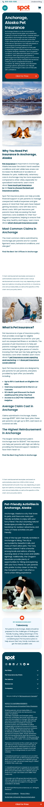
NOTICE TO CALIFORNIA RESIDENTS (16, 703)
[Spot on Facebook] (10, 664)
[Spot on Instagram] (6, 664)
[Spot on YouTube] (28, 664)
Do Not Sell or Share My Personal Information (20, 797)
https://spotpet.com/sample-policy (20, 716)
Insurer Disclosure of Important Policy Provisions (21, 706)
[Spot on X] (20, 664)
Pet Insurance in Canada (28, 696)
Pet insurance (8, 163)
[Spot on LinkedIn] (13, 664)
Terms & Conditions (12, 793)
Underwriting (36, 2)
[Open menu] (5, 8)
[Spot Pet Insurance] (10, 658)
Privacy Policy (25, 793)
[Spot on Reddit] (24, 664)
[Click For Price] (39, 8)
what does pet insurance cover (22, 223)
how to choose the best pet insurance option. (18, 189)
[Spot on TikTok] (17, 664)
